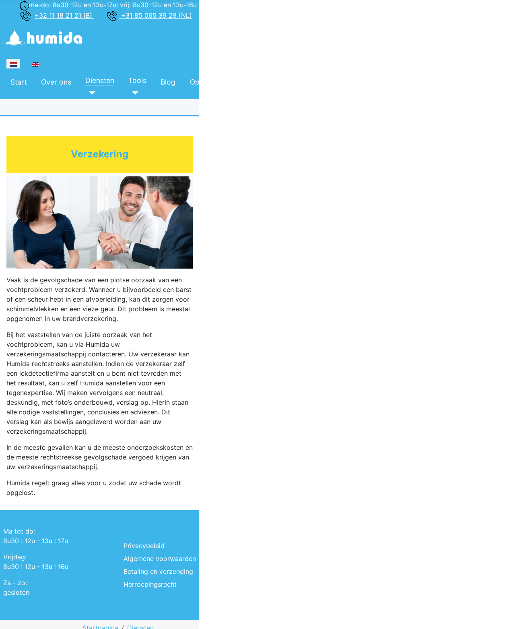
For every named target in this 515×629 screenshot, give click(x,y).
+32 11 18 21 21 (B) (64, 15)
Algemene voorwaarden (160, 559)
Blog (168, 82)
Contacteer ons (308, 82)
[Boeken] (248, 92)
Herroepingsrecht (150, 584)
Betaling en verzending (158, 571)
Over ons (56, 82)
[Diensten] (90, 92)
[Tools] (133, 92)
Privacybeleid (144, 546)
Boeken (255, 80)
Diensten (99, 80)
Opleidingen (209, 82)
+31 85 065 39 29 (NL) (155, 15)
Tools (137, 80)
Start (18, 82)
